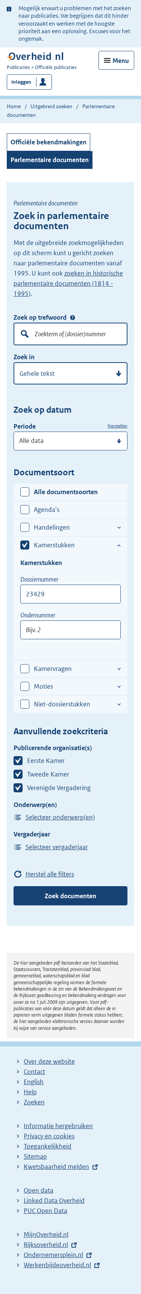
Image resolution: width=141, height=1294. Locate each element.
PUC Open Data (45, 1211)
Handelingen (52, 527)
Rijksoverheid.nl (46, 1244)
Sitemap (35, 1156)
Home (14, 106)
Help (30, 1092)
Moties (43, 686)
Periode (25, 426)
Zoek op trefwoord (40, 317)
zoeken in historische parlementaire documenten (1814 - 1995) (68, 283)
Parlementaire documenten (50, 160)
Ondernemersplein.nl (53, 1255)
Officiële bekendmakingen (48, 142)
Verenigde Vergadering (59, 788)
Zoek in (24, 357)
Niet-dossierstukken (62, 704)
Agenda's (46, 509)
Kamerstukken (54, 545)
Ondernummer (37, 615)
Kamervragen (53, 669)
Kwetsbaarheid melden (56, 1166)
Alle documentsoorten (66, 492)
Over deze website (49, 1061)
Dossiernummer (39, 579)
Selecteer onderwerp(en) (60, 817)
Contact (34, 1071)
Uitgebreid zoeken (51, 106)
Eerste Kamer (46, 760)
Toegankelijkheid (47, 1146)
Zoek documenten (70, 896)
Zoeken (34, 1102)
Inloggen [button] (21, 82)
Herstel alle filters (50, 874)
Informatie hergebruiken (58, 1126)
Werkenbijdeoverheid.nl (57, 1265)
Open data (38, 1190)
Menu (120, 61)
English (34, 1082)
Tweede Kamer (48, 774)
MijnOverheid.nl (46, 1234)
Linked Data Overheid (54, 1200)
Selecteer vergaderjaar (57, 847)
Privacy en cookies (49, 1136)
